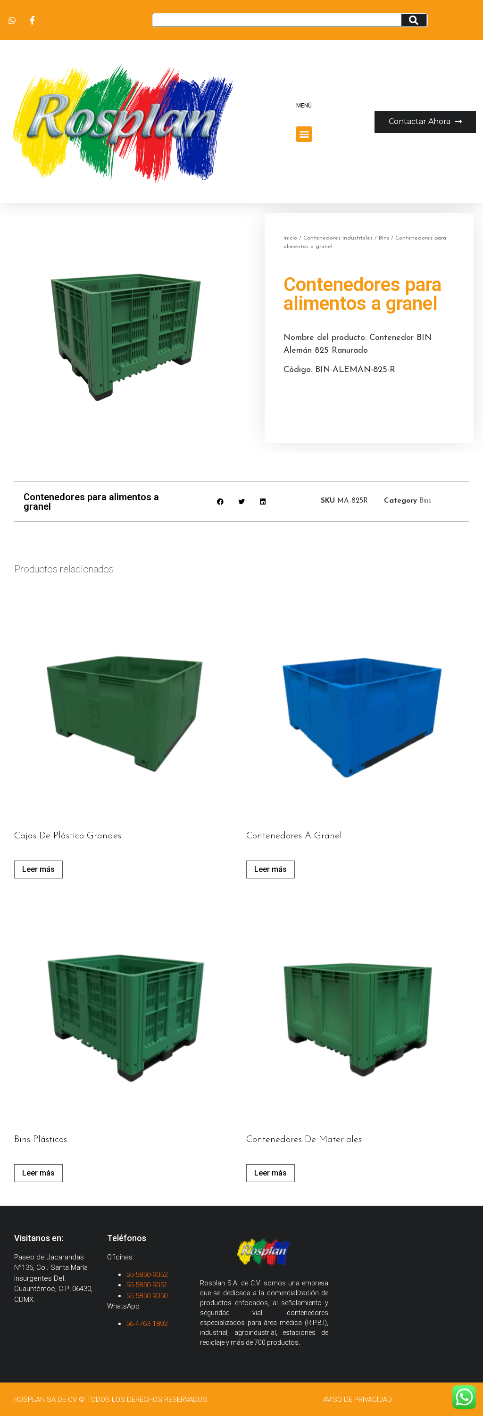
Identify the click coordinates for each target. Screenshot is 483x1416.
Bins (384, 238)
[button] (304, 134)
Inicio (290, 238)
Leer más (38, 869)
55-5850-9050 (146, 1296)
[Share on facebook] (220, 501)
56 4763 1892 (147, 1323)
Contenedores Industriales (338, 238)
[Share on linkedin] (263, 501)
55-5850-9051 (146, 1285)
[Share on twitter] (241, 501)
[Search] (413, 20)
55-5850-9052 (146, 1274)
